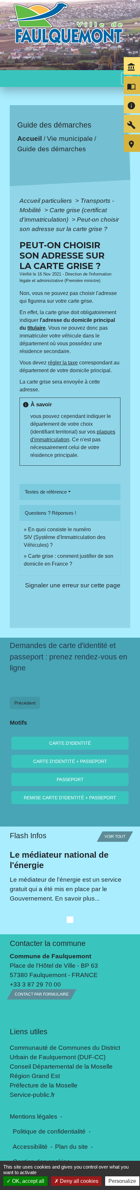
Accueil (29, 138)
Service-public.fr (32, 1094)
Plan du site (71, 1146)
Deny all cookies (78, 1181)
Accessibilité (30, 1146)
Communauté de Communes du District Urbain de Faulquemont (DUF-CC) (65, 1052)
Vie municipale (70, 138)
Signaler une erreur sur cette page (72, 585)
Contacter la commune (48, 943)
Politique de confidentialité (49, 1131)
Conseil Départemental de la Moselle (61, 1066)
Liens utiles (29, 1031)
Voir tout (115, 836)
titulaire (36, 328)
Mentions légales (33, 1116)
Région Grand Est (35, 1075)
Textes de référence (46, 492)
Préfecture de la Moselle (43, 1085)
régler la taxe (63, 362)
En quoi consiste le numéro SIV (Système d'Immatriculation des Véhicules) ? (64, 537)
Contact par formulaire (42, 994)
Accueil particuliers (47, 200)
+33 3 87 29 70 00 (35, 984)
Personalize (122, 1181)
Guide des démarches (51, 149)
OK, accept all (27, 1181)
